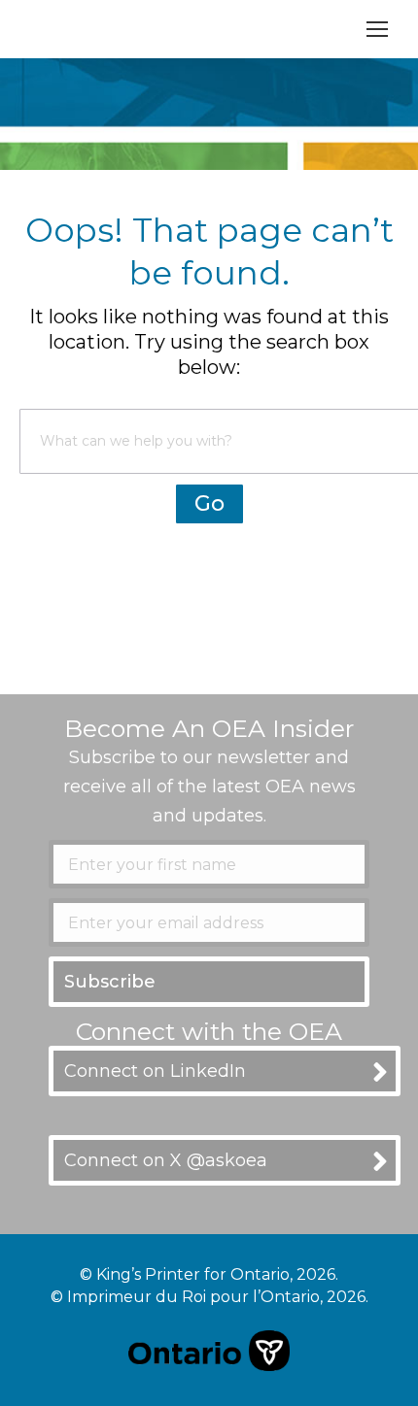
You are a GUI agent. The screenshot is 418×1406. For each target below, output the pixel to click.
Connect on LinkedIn (155, 1071)
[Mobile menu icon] (377, 29)
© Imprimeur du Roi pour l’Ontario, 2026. (209, 1297)
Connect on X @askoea (165, 1160)
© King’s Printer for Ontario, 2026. (209, 1274)
